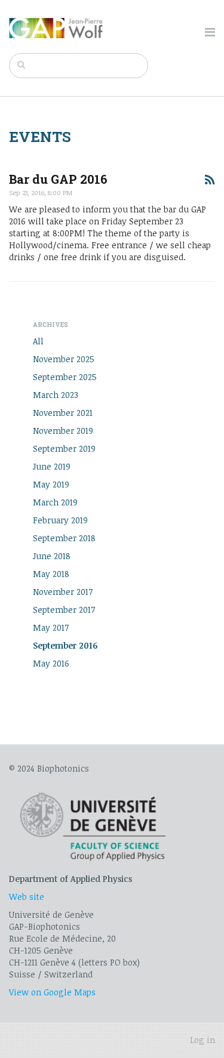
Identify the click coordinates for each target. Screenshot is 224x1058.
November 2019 (63, 430)
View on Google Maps (52, 992)
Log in (202, 1039)
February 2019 (60, 520)
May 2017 (51, 627)
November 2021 (63, 412)
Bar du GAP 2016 (58, 179)
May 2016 (51, 663)
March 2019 (55, 502)
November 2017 (63, 591)
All (38, 341)
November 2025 (63, 359)
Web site (26, 896)
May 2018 (51, 573)
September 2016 (65, 645)
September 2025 (65, 377)
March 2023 (55, 394)
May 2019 (51, 484)
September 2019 (64, 448)
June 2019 (51, 466)
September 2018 (64, 538)
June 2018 (51, 556)
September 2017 (64, 609)
